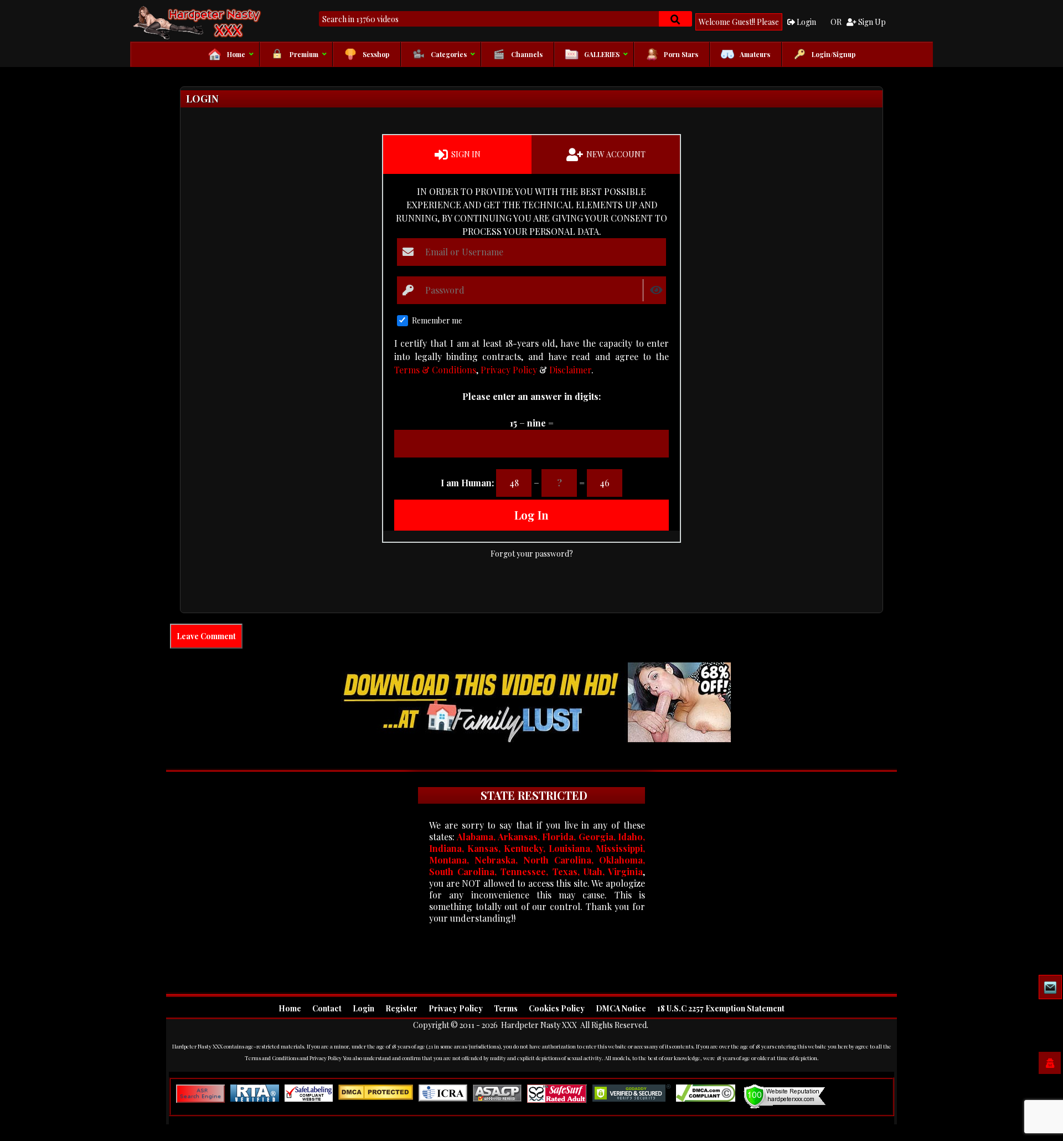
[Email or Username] (409, 252)
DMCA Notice (621, 1008)
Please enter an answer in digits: (531, 396)
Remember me (437, 320)
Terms (506, 1008)
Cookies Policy (557, 1008)
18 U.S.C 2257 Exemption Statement (721, 1008)
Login (805, 22)
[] (675, 19)
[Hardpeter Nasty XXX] (232, 22)
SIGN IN (465, 154)
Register (401, 1008)
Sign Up (871, 22)
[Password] (409, 290)
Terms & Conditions (435, 370)
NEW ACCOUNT (615, 154)
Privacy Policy (509, 370)
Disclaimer (570, 370)
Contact (327, 1008)
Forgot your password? (532, 553)
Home (289, 1008)
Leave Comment (206, 636)
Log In (531, 514)
